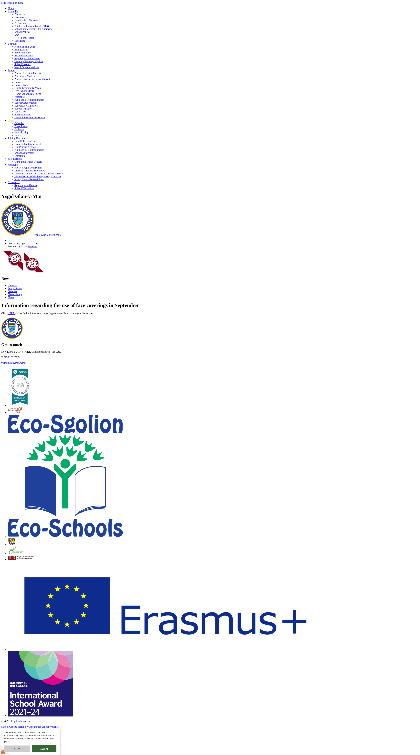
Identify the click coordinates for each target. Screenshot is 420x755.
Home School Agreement (27, 93)
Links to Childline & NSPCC (29, 170)
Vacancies (19, 40)
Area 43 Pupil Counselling (28, 167)
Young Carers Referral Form (29, 179)
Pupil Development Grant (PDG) (31, 26)
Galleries (19, 129)
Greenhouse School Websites (43, 726)
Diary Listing (21, 126)
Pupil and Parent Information (29, 99)
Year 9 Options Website (26, 67)
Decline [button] (17, 748)
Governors (19, 17)
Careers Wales (21, 85)
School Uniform (22, 114)
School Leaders (22, 64)
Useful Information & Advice (29, 117)
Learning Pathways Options (28, 61)
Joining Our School (18, 138)
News (11, 120)
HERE (11, 313)
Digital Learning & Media (27, 88)
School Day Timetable (26, 105)
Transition (19, 155)
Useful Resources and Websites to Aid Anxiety (38, 173)
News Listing (21, 132)
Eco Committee (22, 52)
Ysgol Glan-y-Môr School (47, 234)
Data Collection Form (25, 141)
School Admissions (24, 152)
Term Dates (20, 111)
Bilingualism (21, 49)
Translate (32, 246)
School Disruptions (24, 188)
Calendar (19, 123)
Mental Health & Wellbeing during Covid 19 (37, 176)
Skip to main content (12, 2)
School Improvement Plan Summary (33, 29)
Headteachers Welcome (26, 20)
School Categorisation (25, 102)
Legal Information (20, 721)
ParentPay (19, 96)
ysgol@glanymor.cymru (13, 362)
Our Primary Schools (25, 147)
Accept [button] (44, 748)
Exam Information (23, 55)
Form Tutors (27, 37)
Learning (12, 43)
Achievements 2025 (24, 46)
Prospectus (20, 23)
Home (11, 8)
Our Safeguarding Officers (28, 161)
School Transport (23, 108)
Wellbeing (13, 164)
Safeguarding (15, 158)
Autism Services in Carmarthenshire (33, 79)
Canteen (18, 82)
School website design (12, 726)
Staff (16, 34)
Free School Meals (24, 90)
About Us (13, 11)
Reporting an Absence (25, 185)
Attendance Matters (24, 76)
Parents (11, 70)
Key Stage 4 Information (27, 58)
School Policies (22, 31)
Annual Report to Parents (27, 73)
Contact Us (14, 182)
